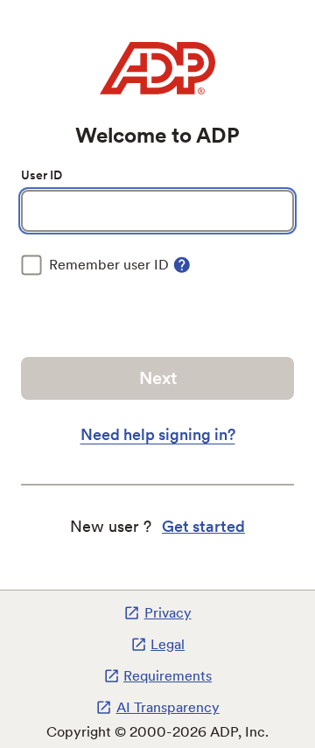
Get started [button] (203, 526)
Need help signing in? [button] (157, 434)
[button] (182, 265)
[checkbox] (95, 265)
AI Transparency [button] (167, 707)
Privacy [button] (167, 613)
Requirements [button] (167, 676)
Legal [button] (167, 644)
